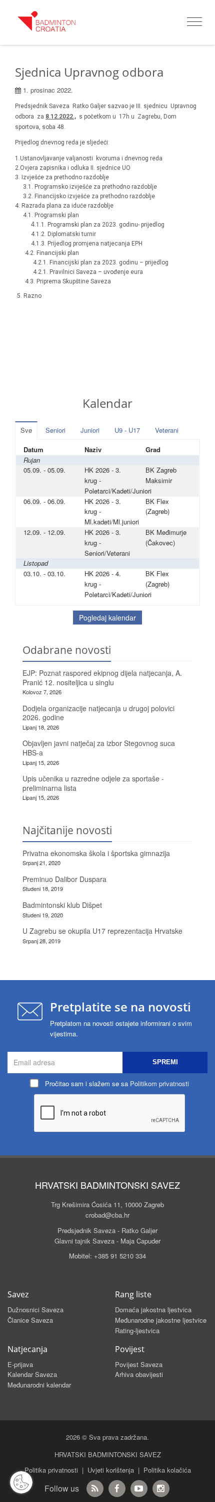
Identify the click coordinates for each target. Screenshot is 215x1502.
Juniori (90, 430)
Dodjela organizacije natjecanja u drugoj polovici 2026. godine (98, 713)
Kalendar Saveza (32, 1374)
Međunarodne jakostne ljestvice (160, 1320)
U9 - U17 (127, 430)
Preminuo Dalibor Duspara (64, 879)
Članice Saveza (30, 1320)
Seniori (56, 430)
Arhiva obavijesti (139, 1374)
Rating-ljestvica (137, 1330)
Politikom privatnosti (159, 1083)
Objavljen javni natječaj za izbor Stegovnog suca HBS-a (98, 747)
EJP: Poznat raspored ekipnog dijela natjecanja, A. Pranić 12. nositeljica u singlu (102, 677)
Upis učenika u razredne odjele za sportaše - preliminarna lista (93, 783)
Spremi (165, 1062)
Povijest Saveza (138, 1364)
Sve (26, 430)
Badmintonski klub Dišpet (62, 905)
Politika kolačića (167, 1470)
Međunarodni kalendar (39, 1384)
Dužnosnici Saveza (36, 1309)
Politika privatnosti (51, 1470)
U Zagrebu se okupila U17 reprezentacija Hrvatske (102, 931)
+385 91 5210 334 (120, 1255)
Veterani (166, 430)
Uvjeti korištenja (111, 1470)
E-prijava (20, 1364)
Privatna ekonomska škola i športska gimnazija (96, 853)
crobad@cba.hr (108, 1215)
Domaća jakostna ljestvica (153, 1309)
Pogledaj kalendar (107, 618)
